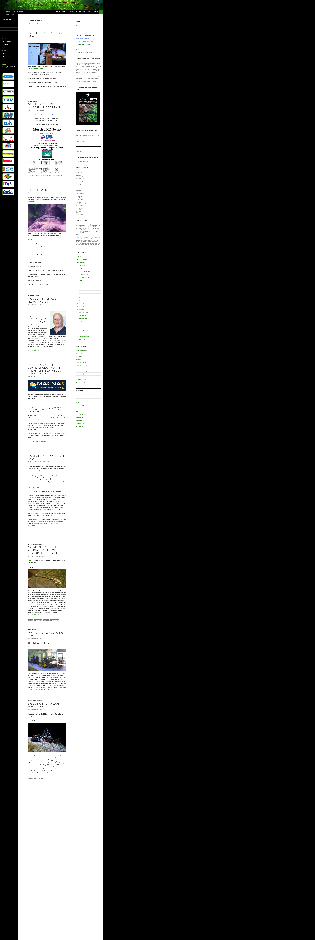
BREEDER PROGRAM (6, 41)
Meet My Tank (37, 189)
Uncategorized (32, 186)
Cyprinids (81, 292)
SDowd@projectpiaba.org (35, 521)
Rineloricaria (38, 620)
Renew (8, 66)
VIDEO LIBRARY (82, 11)
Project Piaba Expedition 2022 (46, 457)
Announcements (32, 101)
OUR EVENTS (57, 11)
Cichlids (81, 283)
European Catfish (84, 277)
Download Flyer (80, 52)
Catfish (30, 561)
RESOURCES (5, 44)
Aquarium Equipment (82, 259)
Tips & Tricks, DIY (80, 380)
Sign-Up (4, 66)
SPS (81, 333)
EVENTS (83, 78)
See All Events (88, 52)
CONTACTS (4, 50)
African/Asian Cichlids (86, 286)
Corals (80, 321)
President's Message (33, 30)
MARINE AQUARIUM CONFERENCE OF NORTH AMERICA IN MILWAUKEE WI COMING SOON (45, 369)
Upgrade (13, 66)
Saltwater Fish (32, 629)
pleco (40, 778)
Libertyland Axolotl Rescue (35, 68)
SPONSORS (96, 11)
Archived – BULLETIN (7, 56)
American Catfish (84, 274)
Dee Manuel (41, 39)
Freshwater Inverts (80, 365)
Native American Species (85, 300)
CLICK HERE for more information (37, 441)
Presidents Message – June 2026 (47, 34)
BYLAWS (4, 47)
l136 (36, 778)
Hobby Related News (81, 368)
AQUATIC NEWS (73, 11)
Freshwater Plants (82, 306)
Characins (81, 280)
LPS (81, 324)
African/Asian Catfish (85, 271)
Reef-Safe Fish (82, 315)
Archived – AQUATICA (7, 53)
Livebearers (82, 298)
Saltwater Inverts (80, 377)
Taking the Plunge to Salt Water (46, 634)
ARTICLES (89, 11)
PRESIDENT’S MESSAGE (7, 19)
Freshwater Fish (37, 544)
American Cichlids (85, 289)
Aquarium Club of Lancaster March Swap (44, 106)
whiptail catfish (55, 620)
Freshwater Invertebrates (83, 303)
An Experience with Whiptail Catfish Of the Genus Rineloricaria (44, 550)
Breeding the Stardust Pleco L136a (44, 705)
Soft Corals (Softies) (85, 330)
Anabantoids (82, 265)
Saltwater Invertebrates (83, 318)
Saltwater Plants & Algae (83, 336)
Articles (30, 544)
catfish (31, 620)
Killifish (81, 295)
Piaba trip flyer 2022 (33, 487)
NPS (81, 327)
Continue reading (33, 350)
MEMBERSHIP (65, 11)
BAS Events (79, 356)
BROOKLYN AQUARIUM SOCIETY (13, 12)
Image (30, 461)
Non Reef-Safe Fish (83, 312)
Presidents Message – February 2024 (43, 300)
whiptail (46, 620)
